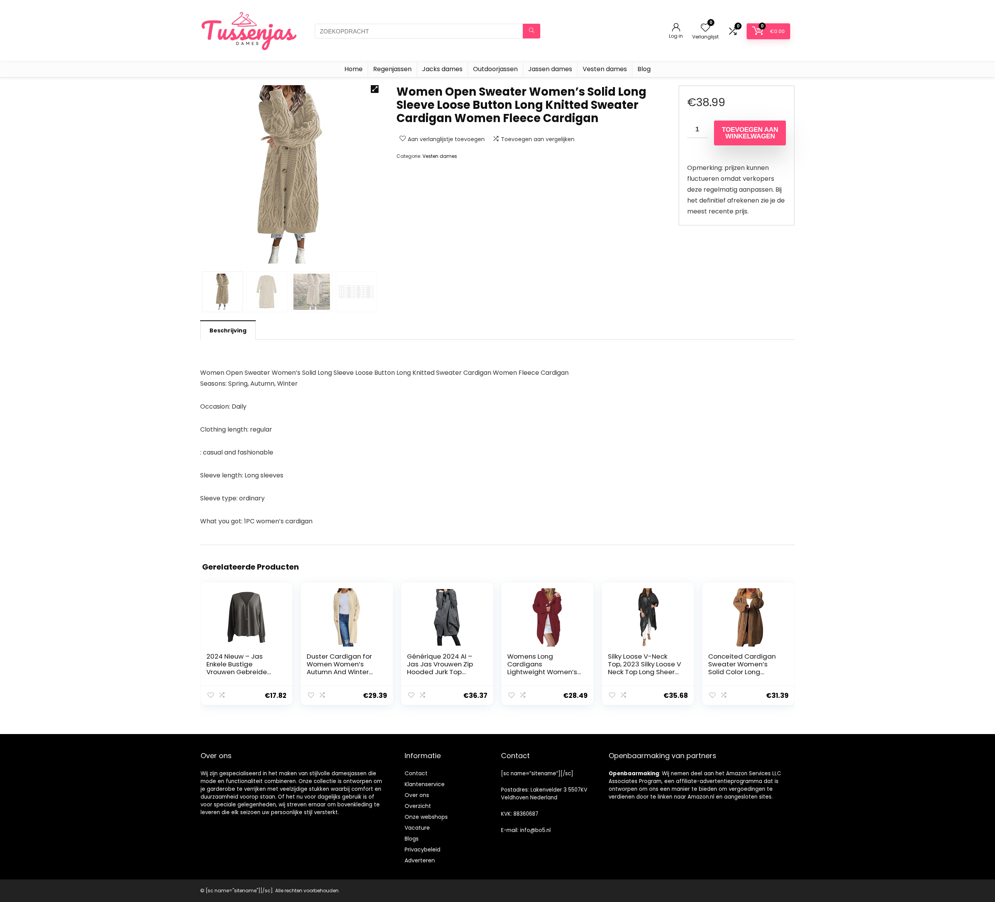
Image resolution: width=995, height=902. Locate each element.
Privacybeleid (422, 849)
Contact (416, 773)
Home (353, 69)
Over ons (417, 795)
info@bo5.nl (535, 830)
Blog (644, 69)
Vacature (417, 828)
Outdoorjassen (495, 69)
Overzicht (418, 806)
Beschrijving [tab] (227, 330)
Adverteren (420, 860)
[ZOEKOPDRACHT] (531, 31)
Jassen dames (550, 69)
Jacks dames (442, 69)
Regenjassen (392, 69)
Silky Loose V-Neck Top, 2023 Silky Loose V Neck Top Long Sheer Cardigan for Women (644, 668)
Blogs (412, 839)
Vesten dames (605, 69)
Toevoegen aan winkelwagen (750, 133)
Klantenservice (425, 784)
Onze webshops (426, 817)
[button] (375, 89)
